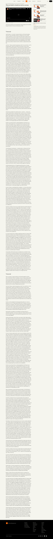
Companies (18, 1)
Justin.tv (23, 39)
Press (42, 526)
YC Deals (34, 531)
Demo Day (34, 527)
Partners (30, 1)
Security (42, 531)
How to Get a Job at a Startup (10, 3)
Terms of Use (43, 532)
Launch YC (34, 530)
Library (23, 1)
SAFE (33, 528)
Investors (34, 526)
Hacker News (34, 529)
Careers (42, 528)
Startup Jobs (39, 1)
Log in (48, 1)
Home (6, 3)
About (14, 1)
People (42, 527)
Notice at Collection (43, 530)
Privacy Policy (43, 529)
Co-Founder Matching (27, 527)
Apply (50, 1)
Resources (34, 1)
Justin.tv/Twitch (23, 24)
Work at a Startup (26, 526)
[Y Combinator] (26, 1)
